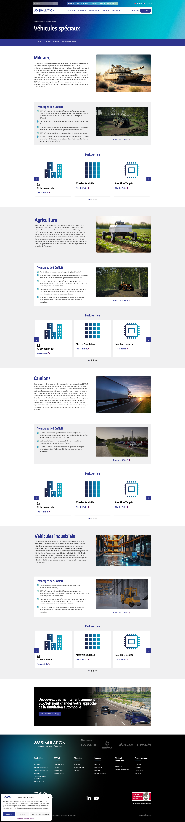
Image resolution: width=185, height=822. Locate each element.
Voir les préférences (40, 814)
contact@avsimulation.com (142, 804)
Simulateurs (78, 758)
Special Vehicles (122, 183)
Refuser (22, 814)
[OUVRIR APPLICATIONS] (75, 10)
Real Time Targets (85, 183)
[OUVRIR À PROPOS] (119, 10)
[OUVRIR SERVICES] (108, 10)
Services (97, 758)
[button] (49, 797)
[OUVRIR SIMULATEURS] (98, 10)
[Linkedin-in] (88, 798)
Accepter (9, 814)
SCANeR (57, 758)
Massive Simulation (46, 183)
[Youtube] (96, 798)
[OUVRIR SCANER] (85, 10)
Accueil (36, 21)
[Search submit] (55, 3)
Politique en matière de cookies (25, 818)
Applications (41, 21)
